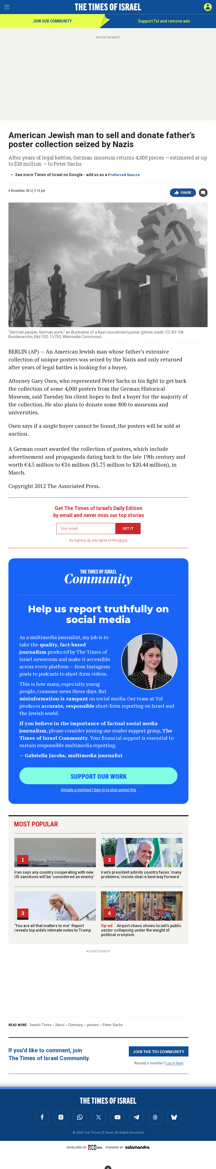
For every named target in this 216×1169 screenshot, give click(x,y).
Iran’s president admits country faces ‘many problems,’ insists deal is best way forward (141, 874)
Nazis (60, 1025)
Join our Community (52, 21)
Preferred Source (124, 175)
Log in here (174, 1062)
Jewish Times (40, 1025)
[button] (208, 7)
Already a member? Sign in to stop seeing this (98, 789)
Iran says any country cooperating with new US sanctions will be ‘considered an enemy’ (54, 874)
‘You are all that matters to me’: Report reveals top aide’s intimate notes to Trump (52, 927)
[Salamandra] (137, 1147)
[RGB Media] (96, 1147)
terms (122, 540)
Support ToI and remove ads (164, 21)
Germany (75, 1025)
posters (93, 1025)
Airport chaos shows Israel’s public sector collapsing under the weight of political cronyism (141, 930)
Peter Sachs (113, 1025)
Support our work (99, 776)
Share (186, 193)
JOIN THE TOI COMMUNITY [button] (158, 1051)
